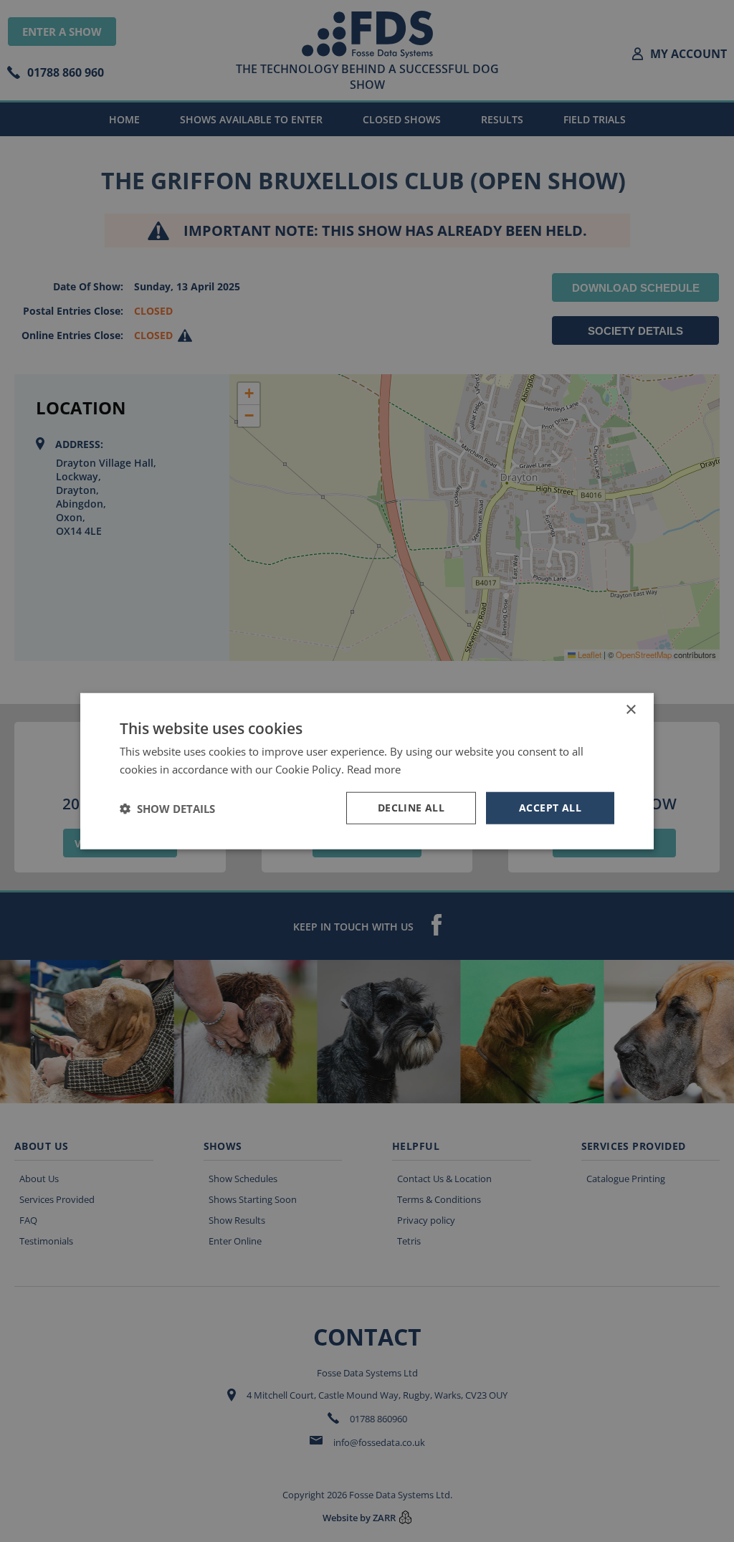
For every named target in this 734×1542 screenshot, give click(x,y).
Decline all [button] (411, 807)
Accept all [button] (550, 807)
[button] (167, 807)
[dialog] (367, 771)
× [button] (630, 709)
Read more (374, 768)
